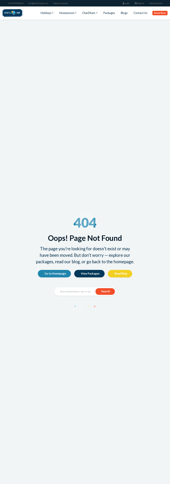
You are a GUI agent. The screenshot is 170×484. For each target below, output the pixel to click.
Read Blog (121, 273)
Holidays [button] (46, 12)
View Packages (90, 273)
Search (105, 291)
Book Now (160, 12)
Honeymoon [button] (66, 12)
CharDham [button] (88, 12)
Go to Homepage (55, 273)
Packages (109, 12)
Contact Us (140, 12)
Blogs (124, 12)
